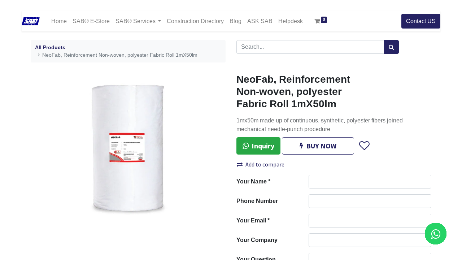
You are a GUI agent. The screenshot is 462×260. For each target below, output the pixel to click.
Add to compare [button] (264, 164)
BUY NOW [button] (321, 145)
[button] (364, 146)
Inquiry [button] (263, 145)
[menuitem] (59, 21)
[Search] (391, 47)
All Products (50, 47)
